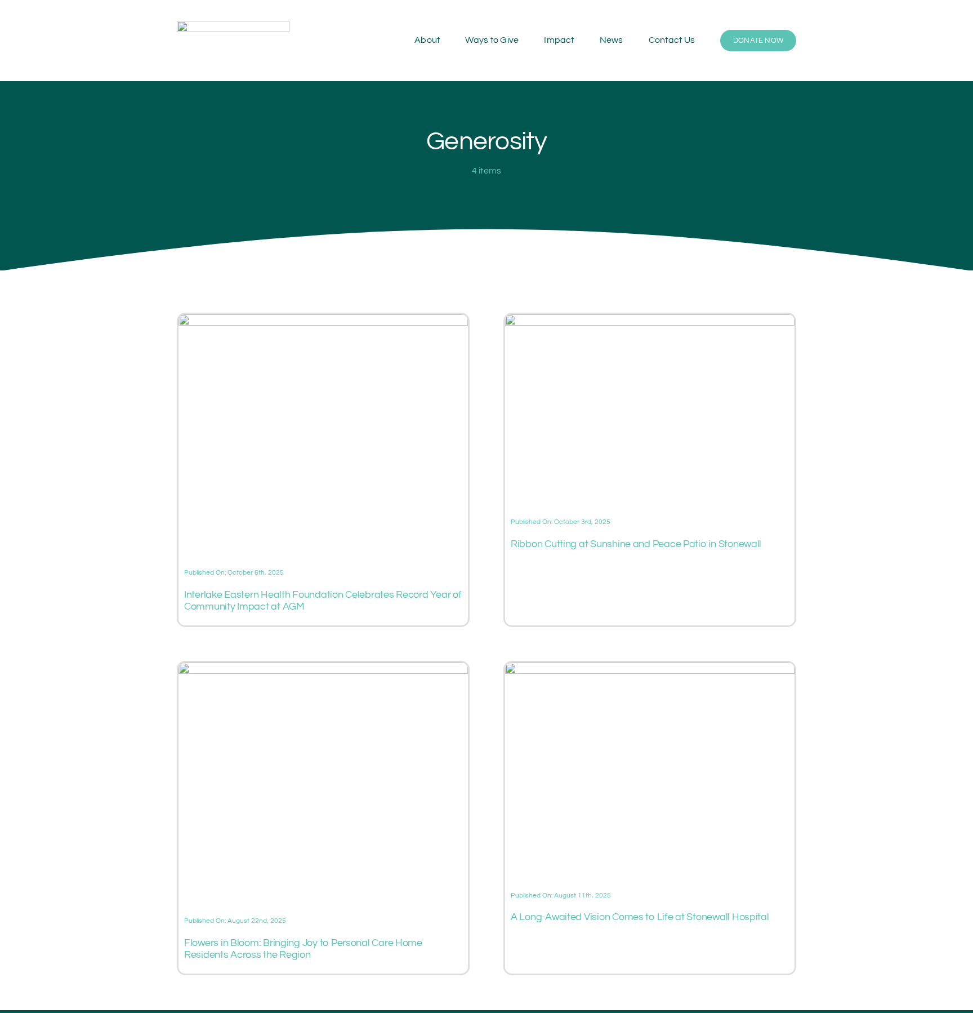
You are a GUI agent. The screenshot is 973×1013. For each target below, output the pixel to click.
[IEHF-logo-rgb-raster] (233, 25)
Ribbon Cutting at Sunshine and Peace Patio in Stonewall (636, 544)
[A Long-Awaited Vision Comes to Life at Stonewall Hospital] (650, 669)
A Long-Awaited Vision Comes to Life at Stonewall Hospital (640, 917)
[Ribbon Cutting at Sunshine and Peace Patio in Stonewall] (650, 321)
